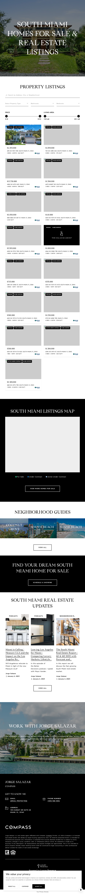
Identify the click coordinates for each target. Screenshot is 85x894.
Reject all (11, 886)
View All (42, 547)
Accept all (38, 886)
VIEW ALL (42, 688)
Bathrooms (35, 103)
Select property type (13, 103)
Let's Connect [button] (42, 750)
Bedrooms (60, 103)
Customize (25, 886)
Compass (49, 835)
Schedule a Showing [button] (42, 582)
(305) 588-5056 (54, 801)
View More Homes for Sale (42, 489)
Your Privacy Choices (42, 892)
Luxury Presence (48, 870)
